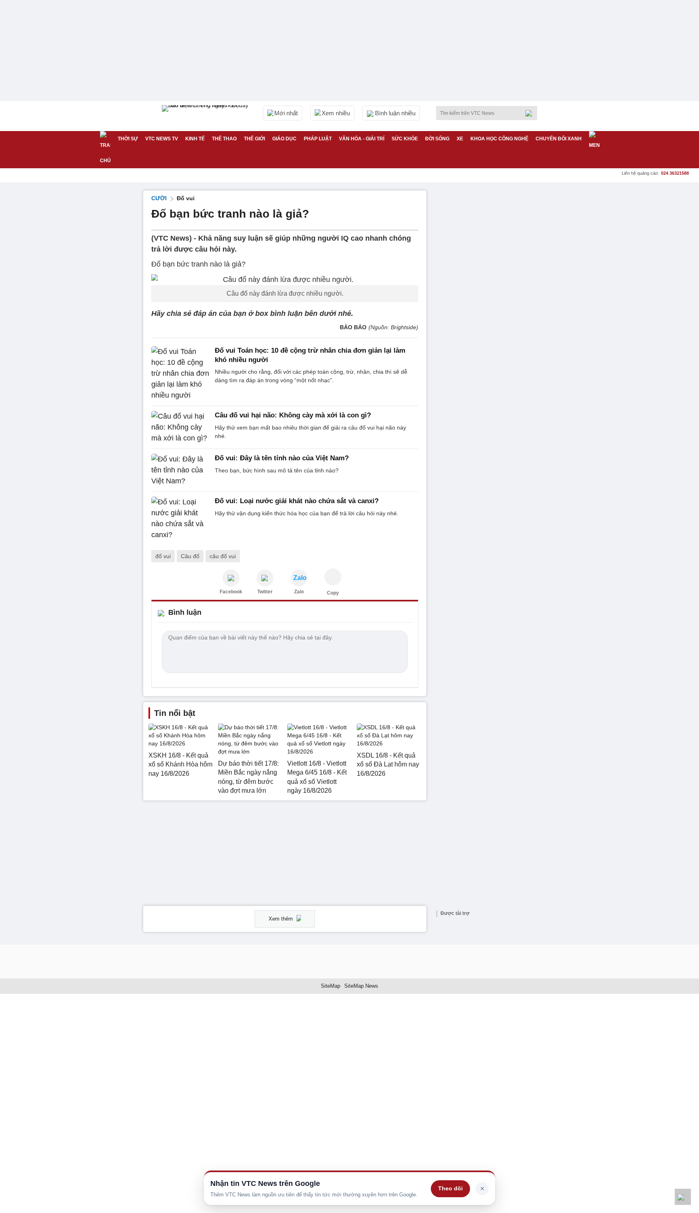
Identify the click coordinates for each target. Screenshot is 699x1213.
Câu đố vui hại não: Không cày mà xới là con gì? (293, 415)
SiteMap (330, 986)
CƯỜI (159, 198)
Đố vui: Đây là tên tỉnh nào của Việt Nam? (282, 458)
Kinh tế (195, 139)
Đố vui (186, 198)
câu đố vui (223, 556)
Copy (333, 593)
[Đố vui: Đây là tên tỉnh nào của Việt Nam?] (180, 470)
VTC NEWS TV (161, 139)
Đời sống (437, 139)
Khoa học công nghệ (499, 139)
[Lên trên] (683, 1197)
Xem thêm (281, 919)
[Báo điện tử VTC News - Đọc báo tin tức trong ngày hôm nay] (206, 116)
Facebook (231, 592)
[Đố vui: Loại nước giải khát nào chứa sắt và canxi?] (180, 518)
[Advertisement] (495, 312)
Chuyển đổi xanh (559, 139)
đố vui (163, 556)
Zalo (299, 592)
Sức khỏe (405, 139)
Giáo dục (284, 139)
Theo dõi (450, 1188)
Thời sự (128, 139)
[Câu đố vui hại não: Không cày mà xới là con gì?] (180, 427)
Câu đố (190, 556)
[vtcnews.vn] (230, 577)
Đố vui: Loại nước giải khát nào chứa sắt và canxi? (297, 501)
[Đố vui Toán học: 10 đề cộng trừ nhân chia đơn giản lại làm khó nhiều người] (180, 373)
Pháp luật (318, 139)
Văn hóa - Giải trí (361, 139)
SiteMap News (361, 986)
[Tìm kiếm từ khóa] (531, 113)
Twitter (265, 592)
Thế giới (254, 139)
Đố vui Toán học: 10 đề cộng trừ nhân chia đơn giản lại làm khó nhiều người (310, 355)
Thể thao (224, 139)
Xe (460, 139)
